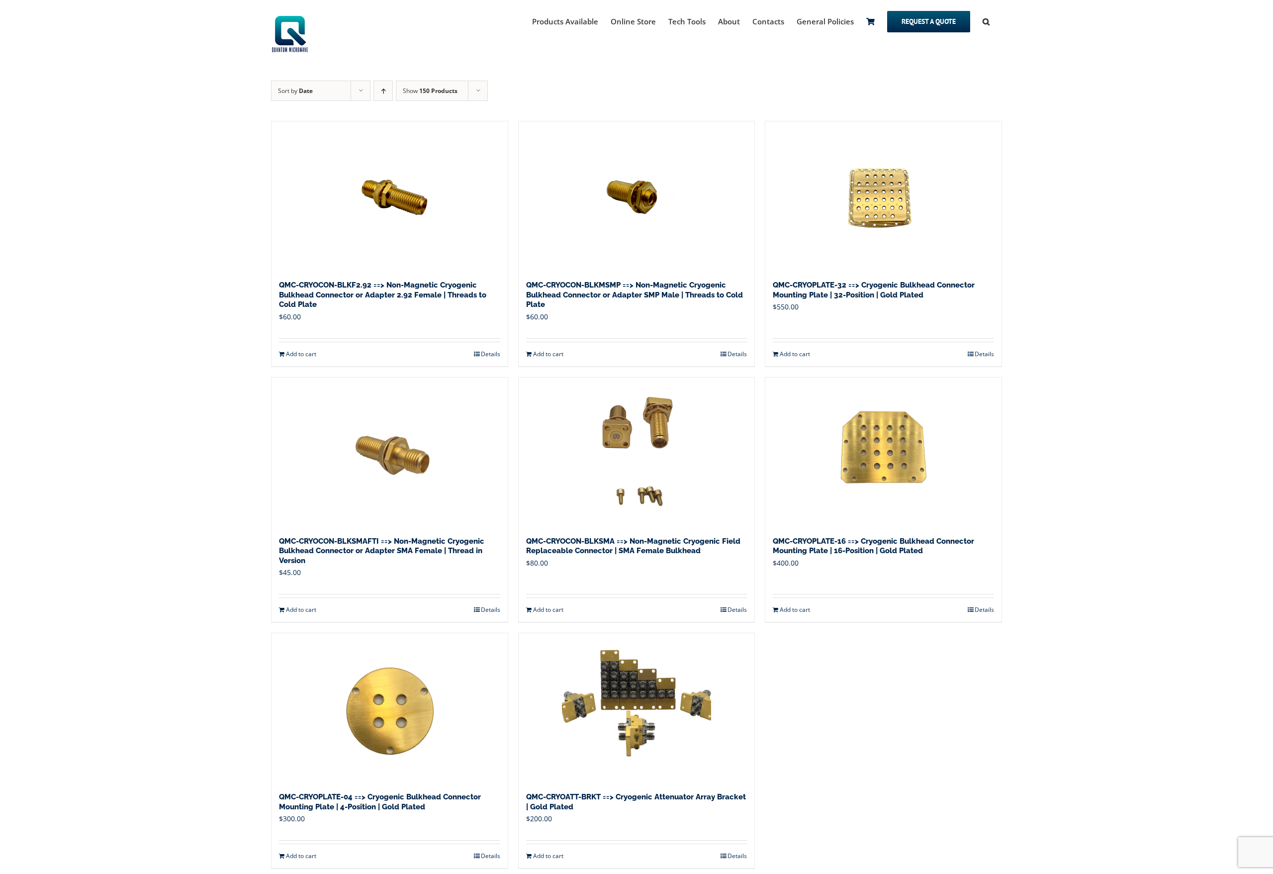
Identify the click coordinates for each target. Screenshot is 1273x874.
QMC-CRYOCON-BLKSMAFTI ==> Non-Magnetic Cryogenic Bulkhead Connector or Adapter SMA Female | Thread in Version (381, 551)
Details (490, 354)
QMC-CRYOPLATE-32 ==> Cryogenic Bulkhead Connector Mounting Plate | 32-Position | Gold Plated (874, 290)
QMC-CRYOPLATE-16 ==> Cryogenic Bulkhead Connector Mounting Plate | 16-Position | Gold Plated (873, 546)
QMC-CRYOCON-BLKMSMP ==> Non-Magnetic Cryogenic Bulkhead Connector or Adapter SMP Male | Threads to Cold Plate (634, 295)
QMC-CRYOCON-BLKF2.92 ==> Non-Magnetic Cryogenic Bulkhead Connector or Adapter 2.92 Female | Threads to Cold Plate (382, 295)
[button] (986, 21)
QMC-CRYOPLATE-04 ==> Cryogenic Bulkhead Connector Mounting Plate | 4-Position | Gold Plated (380, 801)
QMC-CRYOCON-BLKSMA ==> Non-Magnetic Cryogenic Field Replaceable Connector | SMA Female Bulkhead (633, 546)
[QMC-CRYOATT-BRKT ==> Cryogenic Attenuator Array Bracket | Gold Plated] (637, 707)
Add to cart (301, 354)
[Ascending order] (383, 91)
